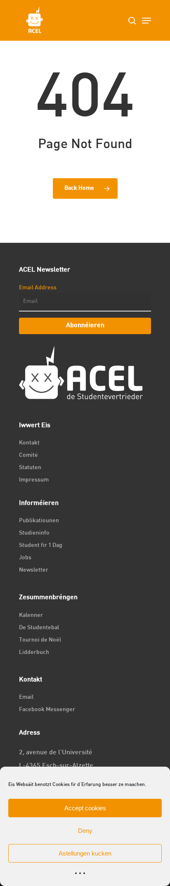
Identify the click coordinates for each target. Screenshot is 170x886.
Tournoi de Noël (40, 640)
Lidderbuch (34, 652)
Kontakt (29, 443)
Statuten (30, 467)
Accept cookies (85, 808)
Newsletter (33, 570)
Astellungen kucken (85, 853)
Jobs (25, 557)
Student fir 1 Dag (40, 545)
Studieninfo (34, 533)
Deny (85, 830)
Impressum (34, 480)
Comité (28, 455)
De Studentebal (39, 627)
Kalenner (31, 615)
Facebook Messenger (47, 709)
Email (26, 697)
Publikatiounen (39, 520)
